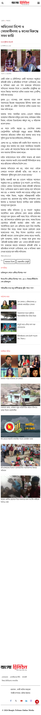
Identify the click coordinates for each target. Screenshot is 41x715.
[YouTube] (21, 701)
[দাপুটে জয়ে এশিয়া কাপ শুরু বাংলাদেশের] (20, 328)
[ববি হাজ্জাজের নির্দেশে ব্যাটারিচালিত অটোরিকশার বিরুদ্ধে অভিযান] (20, 459)
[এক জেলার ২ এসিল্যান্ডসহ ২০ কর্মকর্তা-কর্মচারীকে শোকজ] (20, 305)
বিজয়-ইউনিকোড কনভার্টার (10, 681)
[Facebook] (10, 701)
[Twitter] (16, 701)
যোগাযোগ (5, 677)
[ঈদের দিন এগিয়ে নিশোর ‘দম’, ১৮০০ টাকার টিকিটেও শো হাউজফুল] (20, 282)
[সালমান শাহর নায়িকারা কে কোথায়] (20, 368)
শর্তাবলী (24, 677)
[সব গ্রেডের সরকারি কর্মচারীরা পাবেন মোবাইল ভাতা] (20, 429)
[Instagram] (31, 701)
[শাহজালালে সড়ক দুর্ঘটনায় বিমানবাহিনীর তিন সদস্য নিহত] (20, 317)
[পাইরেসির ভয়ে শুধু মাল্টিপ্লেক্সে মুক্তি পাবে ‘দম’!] (20, 289)
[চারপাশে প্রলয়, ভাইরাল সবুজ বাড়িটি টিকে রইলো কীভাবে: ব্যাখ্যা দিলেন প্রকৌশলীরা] (20, 399)
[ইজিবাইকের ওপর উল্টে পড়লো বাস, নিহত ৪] (20, 339)
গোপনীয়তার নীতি (15, 677)
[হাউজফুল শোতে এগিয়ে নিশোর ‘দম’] (20, 274)
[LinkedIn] (26, 701)
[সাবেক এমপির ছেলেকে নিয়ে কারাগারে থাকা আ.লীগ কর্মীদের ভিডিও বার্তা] (20, 490)
